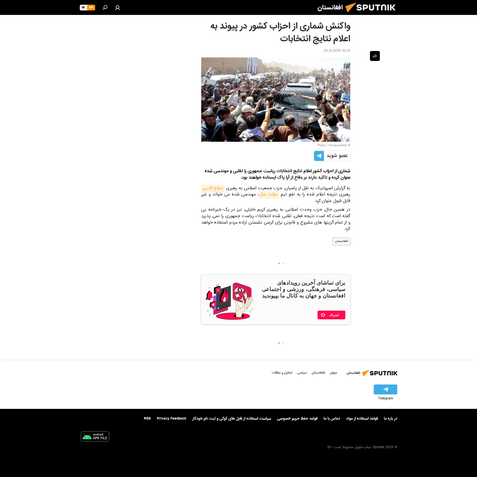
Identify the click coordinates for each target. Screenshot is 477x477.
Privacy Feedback (171, 418)
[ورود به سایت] (117, 7)
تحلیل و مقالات (282, 373)
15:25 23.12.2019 (337, 51)
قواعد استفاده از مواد (362, 418)
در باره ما (390, 418)
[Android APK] (95, 437)
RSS (147, 418)
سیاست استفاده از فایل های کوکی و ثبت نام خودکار (231, 418)
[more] (375, 56)
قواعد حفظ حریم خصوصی (297, 418)
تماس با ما (331, 418)
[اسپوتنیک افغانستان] (372, 14)
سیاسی (302, 373)
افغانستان (341, 241)
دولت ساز (269, 195)
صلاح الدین (212, 189)
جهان (333, 373)
